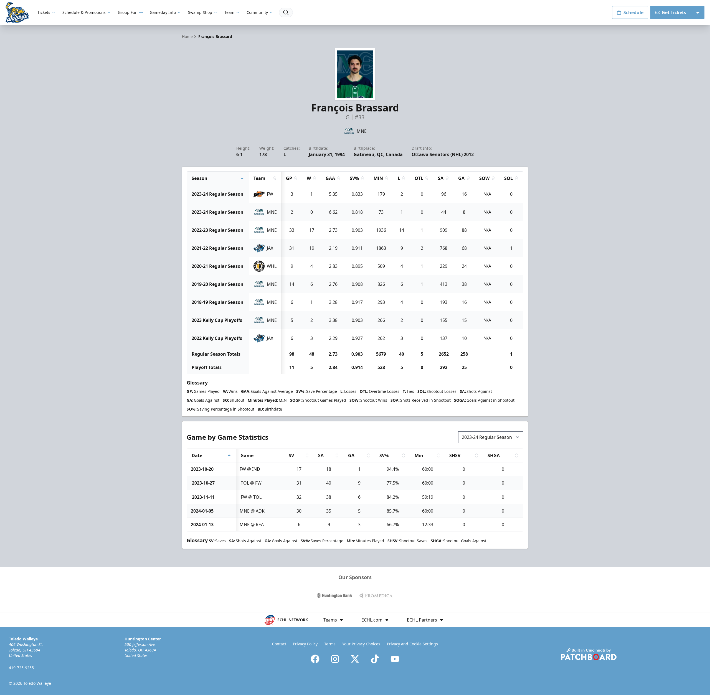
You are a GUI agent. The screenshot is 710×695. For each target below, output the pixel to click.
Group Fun (128, 12)
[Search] (286, 12)
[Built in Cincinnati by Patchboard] (589, 654)
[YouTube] (395, 659)
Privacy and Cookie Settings (412, 643)
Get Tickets (674, 12)
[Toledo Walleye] (18, 12)
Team (229, 12)
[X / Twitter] (355, 659)
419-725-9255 (21, 667)
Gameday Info (163, 12)
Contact (279, 643)
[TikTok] (375, 659)
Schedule (633, 12)
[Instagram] (335, 659)
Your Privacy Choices (361, 643)
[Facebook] (315, 659)
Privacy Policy (305, 643)
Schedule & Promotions (84, 12)
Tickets (43, 12)
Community (257, 12)
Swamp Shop (200, 12)
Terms (330, 643)
